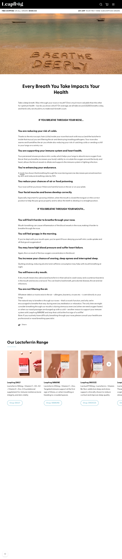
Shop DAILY (15, 403)
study (22, 173)
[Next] (109, 364)
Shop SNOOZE (89, 403)
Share (24, 325)
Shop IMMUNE (53, 403)
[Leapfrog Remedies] (12, 4)
